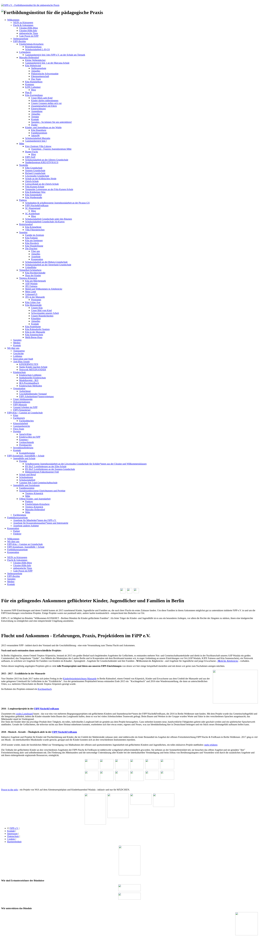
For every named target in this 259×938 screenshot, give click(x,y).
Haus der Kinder (33, 275)
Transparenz (19, 350)
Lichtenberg (25, 52)
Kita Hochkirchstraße (35, 272)
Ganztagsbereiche (21, 426)
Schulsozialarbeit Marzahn (37, 138)
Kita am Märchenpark (35, 281)
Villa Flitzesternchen (35, 229)
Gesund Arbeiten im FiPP (25, 407)
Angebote (35, 256)
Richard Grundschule (35, 173)
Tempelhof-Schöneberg (30, 270)
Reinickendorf (26, 224)
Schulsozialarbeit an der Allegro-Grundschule (46, 159)
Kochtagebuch (45, 689)
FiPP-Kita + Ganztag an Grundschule (25, 412)
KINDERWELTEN (28, 364)
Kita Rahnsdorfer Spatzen (37, 329)
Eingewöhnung (38, 108)
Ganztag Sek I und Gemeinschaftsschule (38, 482)
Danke (34, 124)
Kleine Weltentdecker (35, 60)
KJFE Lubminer (33, 87)
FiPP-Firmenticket (21, 410)
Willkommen (13, 20)
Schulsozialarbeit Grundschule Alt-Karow (45, 221)
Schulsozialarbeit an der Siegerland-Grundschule (48, 264)
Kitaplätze (36, 318)
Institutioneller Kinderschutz (32, 377)
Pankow (23, 200)
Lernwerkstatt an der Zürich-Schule (42, 184)
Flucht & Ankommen (23, 25)
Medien (16, 342)
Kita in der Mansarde (35, 332)
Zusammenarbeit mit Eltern (44, 106)
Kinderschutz (19, 372)
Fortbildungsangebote (17, 517)
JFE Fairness (31, 286)
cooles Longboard (24, 713)
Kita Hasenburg (38, 130)
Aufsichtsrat (25, 391)
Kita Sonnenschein (34, 334)
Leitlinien (17, 356)
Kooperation (37, 259)
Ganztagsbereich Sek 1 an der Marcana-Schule (47, 63)
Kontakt (35, 119)
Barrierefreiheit (14, 841)
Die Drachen (31, 248)
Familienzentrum (39, 133)
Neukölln (23, 165)
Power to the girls (9, 789)
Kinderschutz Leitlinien (30, 375)
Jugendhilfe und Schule (24, 458)
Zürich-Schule (32, 181)
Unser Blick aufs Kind (41, 98)
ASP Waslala (31, 283)
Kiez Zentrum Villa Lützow (38, 146)
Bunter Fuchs (31, 151)
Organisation (19, 388)
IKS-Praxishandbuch (29, 383)
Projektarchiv (25, 445)
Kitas (15, 415)
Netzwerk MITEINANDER (32, 369)
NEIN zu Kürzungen (23, 22)
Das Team (36, 79)
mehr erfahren (210, 745)
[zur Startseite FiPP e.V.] (30, 5)
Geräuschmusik (26, 442)
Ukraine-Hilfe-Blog (28, 28)
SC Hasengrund (32, 208)
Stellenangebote (20, 38)
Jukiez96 (35, 135)
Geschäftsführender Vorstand (33, 394)
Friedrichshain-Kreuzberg (31, 44)
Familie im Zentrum (34, 235)
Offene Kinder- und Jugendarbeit (35, 498)
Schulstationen (26, 477)
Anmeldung (36, 111)
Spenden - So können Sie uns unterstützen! (51, 122)
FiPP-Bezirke (19, 41)
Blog (33, 89)
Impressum (12, 833)
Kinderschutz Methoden (30, 385)
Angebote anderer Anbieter (26, 525)
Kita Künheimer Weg (35, 192)
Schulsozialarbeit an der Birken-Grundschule (46, 262)
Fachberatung (19, 515)
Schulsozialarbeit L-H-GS (37, 49)
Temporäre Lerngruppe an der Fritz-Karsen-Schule (49, 189)
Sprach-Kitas (25, 434)
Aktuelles (35, 71)
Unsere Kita (37, 307)
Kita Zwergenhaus (34, 95)
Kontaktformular (27, 453)
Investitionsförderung (23, 447)
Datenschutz (13, 836)
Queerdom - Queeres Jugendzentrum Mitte (51, 149)
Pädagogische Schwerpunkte (44, 73)
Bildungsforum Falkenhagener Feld (42, 472)
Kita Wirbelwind (33, 65)
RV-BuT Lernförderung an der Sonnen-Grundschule (50, 469)
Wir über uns (13, 348)
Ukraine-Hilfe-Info (28, 30)
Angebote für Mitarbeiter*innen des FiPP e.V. (34, 520)
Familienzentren (26, 488)
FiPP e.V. (14, 828)
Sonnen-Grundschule (35, 170)
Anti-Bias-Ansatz (21, 361)
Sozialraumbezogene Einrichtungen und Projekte (42, 490)
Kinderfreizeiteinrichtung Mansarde (80, 678)
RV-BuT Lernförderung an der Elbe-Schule (45, 466)
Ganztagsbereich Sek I (35, 141)
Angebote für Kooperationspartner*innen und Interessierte (40, 523)
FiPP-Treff (30, 157)
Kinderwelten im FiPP (29, 437)
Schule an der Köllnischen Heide (40, 178)
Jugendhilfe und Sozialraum (26, 485)
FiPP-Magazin (20, 404)
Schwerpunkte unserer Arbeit (45, 313)
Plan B (28, 92)
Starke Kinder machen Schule (33, 367)
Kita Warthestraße (33, 197)
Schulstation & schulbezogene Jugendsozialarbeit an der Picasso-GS (57, 203)
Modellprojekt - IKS (28, 380)
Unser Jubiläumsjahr (23, 399)
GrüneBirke (30, 267)
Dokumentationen (21, 402)
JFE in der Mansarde (35, 297)
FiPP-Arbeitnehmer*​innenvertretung (36, 396)
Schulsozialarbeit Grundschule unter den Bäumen (48, 219)
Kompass (29, 84)
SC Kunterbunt (32, 213)
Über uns (35, 251)
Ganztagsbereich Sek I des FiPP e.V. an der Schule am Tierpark (55, 55)
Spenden (17, 340)
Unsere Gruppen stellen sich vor (46, 103)
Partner (16, 531)
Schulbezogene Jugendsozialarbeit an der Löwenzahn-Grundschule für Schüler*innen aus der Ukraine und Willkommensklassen (86, 463)
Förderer (17, 533)
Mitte (21, 143)
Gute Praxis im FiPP (29, 36)
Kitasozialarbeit (20, 423)
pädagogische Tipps (28, 33)
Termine (35, 116)
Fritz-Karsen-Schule (34, 186)
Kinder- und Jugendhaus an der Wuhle (43, 127)
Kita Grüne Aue (32, 302)
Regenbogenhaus (33, 46)
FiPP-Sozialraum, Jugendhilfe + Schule (25, 455)
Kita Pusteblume (33, 326)
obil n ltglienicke (228, 661)
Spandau (23, 232)
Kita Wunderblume (34, 246)
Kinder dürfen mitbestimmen (44, 100)
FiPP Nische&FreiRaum (46, 708)
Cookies (11, 839)
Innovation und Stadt (23, 359)
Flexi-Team (18, 429)
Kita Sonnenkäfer (33, 194)
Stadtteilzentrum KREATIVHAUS (41, 162)
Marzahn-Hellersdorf (29, 57)
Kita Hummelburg (33, 81)
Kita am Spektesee (34, 240)
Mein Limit (30, 291)
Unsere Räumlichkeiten (42, 316)
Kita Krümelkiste (33, 227)
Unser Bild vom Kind (41, 310)
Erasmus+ (24, 439)
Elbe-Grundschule (33, 168)
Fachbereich (19, 418)
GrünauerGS (31, 294)
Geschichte (18, 353)
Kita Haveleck (32, 243)
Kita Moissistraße (33, 305)
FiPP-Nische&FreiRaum (36, 205)
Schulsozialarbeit (27, 480)
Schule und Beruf (27, 474)
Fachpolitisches (26, 420)
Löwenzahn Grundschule (37, 176)
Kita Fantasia (31, 237)
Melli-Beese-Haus (33, 337)
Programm (36, 299)
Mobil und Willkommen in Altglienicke (43, 289)
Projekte (17, 431)
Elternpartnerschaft (40, 76)
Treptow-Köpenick (28, 278)
